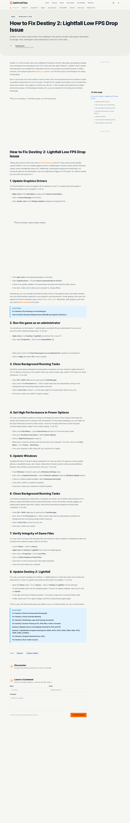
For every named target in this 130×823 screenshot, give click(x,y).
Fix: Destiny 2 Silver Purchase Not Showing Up (29, 613)
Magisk (43, 7)
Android (54, 3)
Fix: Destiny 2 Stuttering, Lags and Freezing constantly (33, 620)
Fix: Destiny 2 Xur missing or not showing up (29, 311)
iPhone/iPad (70, 3)
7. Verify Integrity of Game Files (103, 123)
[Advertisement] (48, 211)
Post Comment (79, 715)
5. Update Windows (100, 116)
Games (62, 3)
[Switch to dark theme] (118, 3)
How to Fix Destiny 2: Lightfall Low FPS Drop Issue (105, 97)
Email (50, 686)
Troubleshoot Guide (25, 16)
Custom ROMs (63, 7)
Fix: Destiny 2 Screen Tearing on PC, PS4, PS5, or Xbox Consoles (36, 623)
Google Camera (52, 7)
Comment (13, 694)
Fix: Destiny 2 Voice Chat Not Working (26, 616)
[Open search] (113, 3)
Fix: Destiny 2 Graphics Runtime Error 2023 (28, 636)
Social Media (81, 3)
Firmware (72, 7)
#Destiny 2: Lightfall (32, 653)
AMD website (24, 302)
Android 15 (25, 7)
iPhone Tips (81, 7)
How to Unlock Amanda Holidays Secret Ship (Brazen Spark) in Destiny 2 (39, 315)
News (47, 3)
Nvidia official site (49, 299)
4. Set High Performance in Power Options (104, 112)
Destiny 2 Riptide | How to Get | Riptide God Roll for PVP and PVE (36, 627)
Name (12, 686)
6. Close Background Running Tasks (104, 119)
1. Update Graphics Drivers (102, 101)
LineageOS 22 (34, 7)
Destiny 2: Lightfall (42, 71)
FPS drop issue (46, 163)
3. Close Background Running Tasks (104, 108)
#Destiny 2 (20, 653)
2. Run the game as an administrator (104, 105)
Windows (91, 3)
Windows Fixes (91, 7)
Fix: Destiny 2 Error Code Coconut (25, 640)
